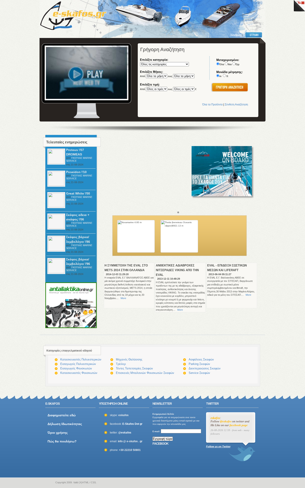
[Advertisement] (202, 13)
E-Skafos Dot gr (132, 423)
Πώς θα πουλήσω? (62, 441)
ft (227, 76)
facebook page (239, 425)
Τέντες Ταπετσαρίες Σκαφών (134, 368)
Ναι (230, 64)
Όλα (221, 64)
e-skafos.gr (48, 482)
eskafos (215, 418)
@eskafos (124, 432)
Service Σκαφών (199, 373)
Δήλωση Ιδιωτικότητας (65, 424)
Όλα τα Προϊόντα (212, 104)
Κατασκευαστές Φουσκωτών (78, 373)
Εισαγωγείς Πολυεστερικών (78, 364)
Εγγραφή (254, 35)
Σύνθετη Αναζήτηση (236, 104)
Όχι (237, 64)
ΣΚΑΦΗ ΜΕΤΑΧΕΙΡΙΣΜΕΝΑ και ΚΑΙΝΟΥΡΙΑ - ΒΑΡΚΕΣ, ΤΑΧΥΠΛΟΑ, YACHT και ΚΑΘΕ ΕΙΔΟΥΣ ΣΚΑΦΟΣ (73, 15)
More (123, 298)
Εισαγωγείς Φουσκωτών (76, 368)
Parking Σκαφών (199, 364)
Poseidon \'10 (76, 172)
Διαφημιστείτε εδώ (62, 415)
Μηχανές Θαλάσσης (129, 359)
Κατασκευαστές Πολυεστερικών (80, 359)
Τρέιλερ (121, 364)
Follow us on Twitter (218, 446)
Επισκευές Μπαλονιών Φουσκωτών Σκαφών (145, 373)
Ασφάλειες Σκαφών (201, 359)
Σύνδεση (235, 35)
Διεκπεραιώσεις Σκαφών (205, 368)
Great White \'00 (78, 193)
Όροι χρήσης (58, 432)
